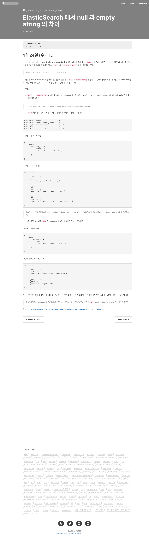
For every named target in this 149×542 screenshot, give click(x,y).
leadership (112, 482)
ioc (120, 478)
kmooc (93, 482)
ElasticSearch (31, 10)
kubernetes (101, 482)
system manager (95, 503)
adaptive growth (79, 454)
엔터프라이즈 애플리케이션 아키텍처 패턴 (118, 510)
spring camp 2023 (51, 503)
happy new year (29, 475)
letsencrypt (38, 485)
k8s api (85, 482)
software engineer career (87, 499)
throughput (42, 506)
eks (58, 468)
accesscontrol (66, 454)
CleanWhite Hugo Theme (64, 533)
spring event (64, 503)
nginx (109, 489)
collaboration (73, 461)
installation (88, 478)
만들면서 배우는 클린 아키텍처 (83, 510)
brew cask (52, 461)
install (79, 478)
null (40, 10)
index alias (71, 478)
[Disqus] (77, 353)
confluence (106, 461)
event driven (118, 468)
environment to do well (92, 468)
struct (78, 503)
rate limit (71, 496)
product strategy (29, 496)
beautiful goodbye (86, 457)
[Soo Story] (61, 523)
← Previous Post (34, 319)
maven (38, 489)
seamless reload (29, 499)
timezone (52, 506)
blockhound (122, 457)
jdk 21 (39, 482)
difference (59, 10)
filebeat (56, 471)
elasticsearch (67, 468)
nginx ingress (118, 489)
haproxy (40, 475)
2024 (26, 454)
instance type (99, 478)
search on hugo (42, 499)
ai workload (90, 454)
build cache (62, 461)
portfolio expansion (118, 492)
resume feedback (107, 496)
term (34, 506)
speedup (110, 499)
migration (75, 489)
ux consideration (109, 506)
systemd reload (108, 503)
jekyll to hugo (55, 482)
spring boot (27, 503)
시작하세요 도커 (99, 510)
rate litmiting (82, 496)
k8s (78, 482)
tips (60, 506)
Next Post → (123, 319)
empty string (48, 10)
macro (90, 485)
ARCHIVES (143, 3)
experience (27, 471)
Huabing (78, 533)
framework (86, 471)
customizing (42, 464)
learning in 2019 (123, 482)
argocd (47, 457)
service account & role (57, 499)
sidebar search (72, 499)
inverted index (111, 478)
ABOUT (132, 3)
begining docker (100, 457)
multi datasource (92, 489)
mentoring (47, 489)
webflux (36, 510)
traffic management (70, 506)
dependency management (85, 464)
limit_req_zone (50, 485)
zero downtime (66, 510)
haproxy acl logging (62, 475)
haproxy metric (99, 475)
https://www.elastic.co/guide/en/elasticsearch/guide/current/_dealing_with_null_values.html (65, 309)
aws (60, 457)
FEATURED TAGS (29, 449)
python (40, 496)
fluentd (64, 471)
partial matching (72, 492)
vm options (27, 510)
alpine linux (101, 454)
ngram (37, 492)
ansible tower (120, 454)
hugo (62, 478)
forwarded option (74, 471)
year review (55, 510)
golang (103, 471)
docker (118, 464)
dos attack (50, 468)
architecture (38, 457)
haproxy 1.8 (49, 475)
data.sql (61, 464)
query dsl (63, 496)
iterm (25, 482)
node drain (46, 492)
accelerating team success (50, 454)
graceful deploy (125, 471)
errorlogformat (107, 468)
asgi (54, 457)
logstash (68, 485)
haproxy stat (126, 475)
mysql (102, 489)
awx (66, 457)
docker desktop (29, 468)
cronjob (116, 461)
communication (85, 461)
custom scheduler (29, 464)
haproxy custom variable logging (82, 475)
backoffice (74, 457)
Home (123, 3)
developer (99, 464)
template (27, 506)
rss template (120, 496)
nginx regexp (28, 492)
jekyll (45, 482)
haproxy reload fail (113, 475)
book (44, 461)
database (70, 464)
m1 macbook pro (79, 485)
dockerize (40, 468)
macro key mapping (101, 485)
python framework (51, 496)
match (121, 485)
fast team (37, 471)
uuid (99, 506)
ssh (72, 503)
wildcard (45, 510)
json (72, 482)
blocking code (28, 461)
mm (82, 489)
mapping (113, 485)
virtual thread (122, 506)
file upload (47, 471)
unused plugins (90, 506)
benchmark (112, 457)
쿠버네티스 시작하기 (29, 513)
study (85, 503)
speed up (101, 499)
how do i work (53, 478)
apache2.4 (27, 457)
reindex (96, 496)
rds (90, 496)
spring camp (38, 503)
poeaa (107, 492)
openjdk (60, 492)
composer (97, 461)
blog (37, 461)
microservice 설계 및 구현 (61, 489)
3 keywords (34, 454)
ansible (110, 454)
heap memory (28, 478)
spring (118, 499)
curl (123, 461)
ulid (81, 506)
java (32, 482)
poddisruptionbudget (95, 492)
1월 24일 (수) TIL (35, 46)
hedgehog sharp (41, 478)
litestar (60, 485)
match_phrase (28, 489)
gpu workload (112, 471)
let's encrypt (28, 485)
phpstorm (83, 492)
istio (125, 478)
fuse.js (95, 471)
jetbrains (65, 482)
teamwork (120, 503)
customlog (53, 464)
